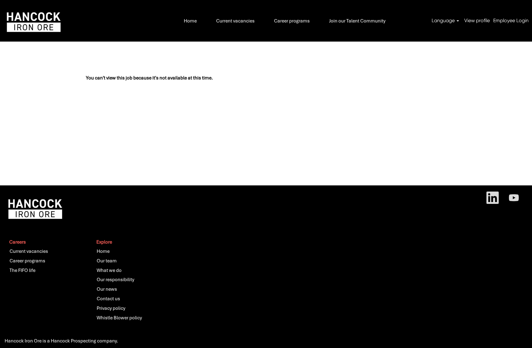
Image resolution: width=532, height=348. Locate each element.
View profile (477, 20)
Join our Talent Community (357, 21)
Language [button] (444, 20)
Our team (107, 261)
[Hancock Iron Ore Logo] (32, 20)
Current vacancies (235, 21)
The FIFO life (22, 270)
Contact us (108, 298)
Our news (107, 289)
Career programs (292, 21)
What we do (109, 270)
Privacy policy (111, 308)
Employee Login (511, 20)
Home (190, 21)
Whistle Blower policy (119, 318)
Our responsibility (115, 279)
